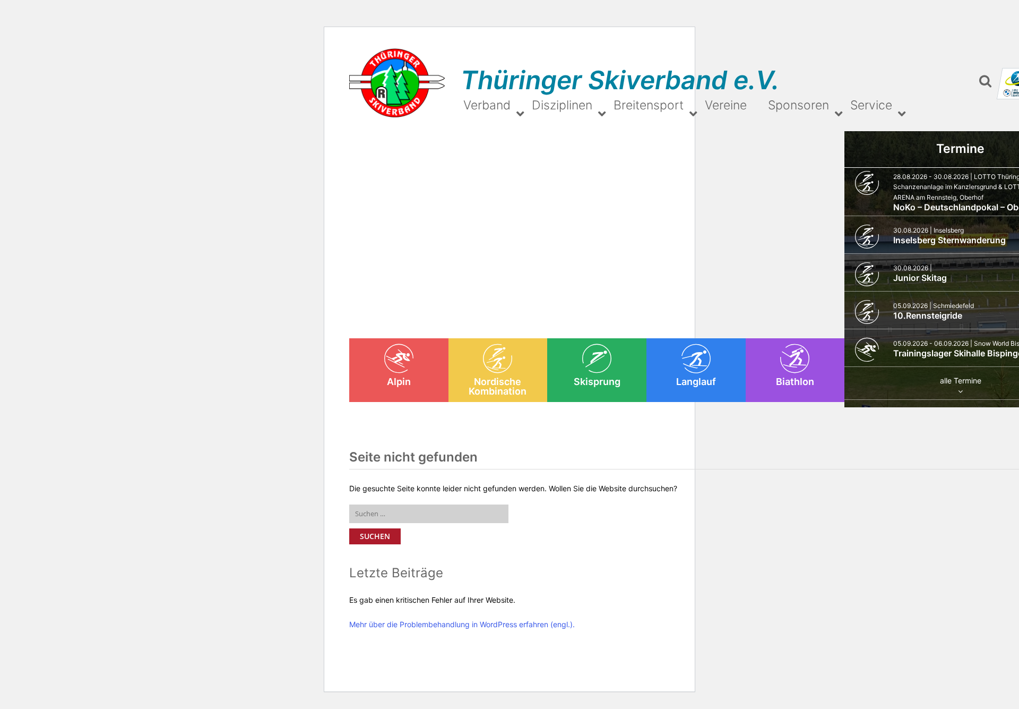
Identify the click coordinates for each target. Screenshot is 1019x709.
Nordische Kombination (497, 386)
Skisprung (597, 381)
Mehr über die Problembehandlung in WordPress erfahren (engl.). (462, 624)
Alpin (399, 381)
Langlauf (696, 381)
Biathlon (795, 381)
